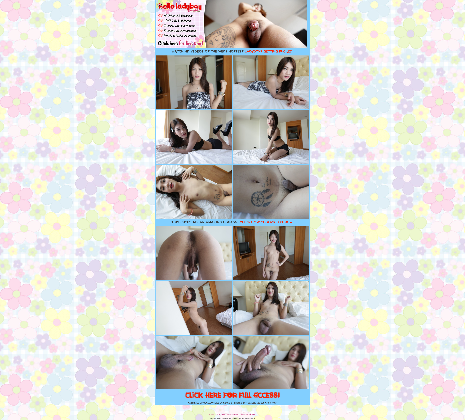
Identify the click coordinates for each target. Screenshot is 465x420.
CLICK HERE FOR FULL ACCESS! (232, 395)
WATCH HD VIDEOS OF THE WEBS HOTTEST (232, 51)
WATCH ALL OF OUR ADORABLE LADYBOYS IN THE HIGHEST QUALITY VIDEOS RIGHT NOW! (232, 403)
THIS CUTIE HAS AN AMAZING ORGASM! (232, 222)
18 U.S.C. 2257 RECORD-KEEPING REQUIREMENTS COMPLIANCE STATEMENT (232, 414)
